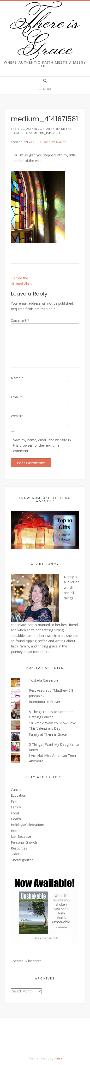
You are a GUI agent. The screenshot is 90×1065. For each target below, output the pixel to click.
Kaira (58, 1058)
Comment (20, 320)
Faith (14, 801)
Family (16, 807)
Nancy (61, 142)
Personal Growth (24, 842)
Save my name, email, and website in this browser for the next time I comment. (42, 445)
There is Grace (45, 33)
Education (18, 795)
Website (17, 415)
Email (16, 397)
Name (17, 378)
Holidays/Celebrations (28, 824)
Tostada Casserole (43, 680)
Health (16, 819)
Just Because (21, 836)
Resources (19, 848)
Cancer (16, 789)
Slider (15, 854)
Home (15, 830)
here (45, 651)
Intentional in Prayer (44, 701)
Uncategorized (22, 860)
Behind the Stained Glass (21, 281)
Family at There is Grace (48, 734)
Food (15, 813)
